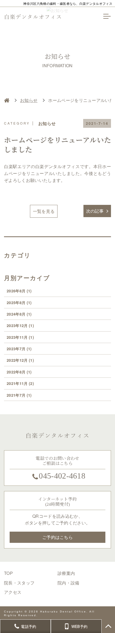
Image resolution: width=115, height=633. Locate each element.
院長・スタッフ (19, 583)
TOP (8, 573)
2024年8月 (19, 314)
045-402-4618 (62, 476)
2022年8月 (19, 372)
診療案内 (66, 573)
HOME (6, 100)
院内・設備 (68, 583)
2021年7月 (19, 395)
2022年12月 (20, 360)
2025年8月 (19, 302)
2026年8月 (19, 290)
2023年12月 (20, 325)
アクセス (12, 592)
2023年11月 (20, 337)
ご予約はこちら (57, 537)
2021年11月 (20, 383)
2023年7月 (19, 348)
